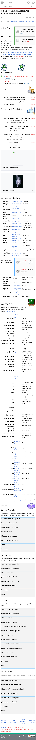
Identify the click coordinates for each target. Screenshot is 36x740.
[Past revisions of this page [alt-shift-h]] (30, 18)
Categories (4, 727)
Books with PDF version (8, 729)
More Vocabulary (8, 677)
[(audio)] (3, 77)
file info (30, 76)
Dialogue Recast (10, 311)
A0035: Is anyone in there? (24, 54)
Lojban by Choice (6, 731)
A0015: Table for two (26, 52)
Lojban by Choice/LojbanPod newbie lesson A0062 (21, 21)
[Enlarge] (32, 167)
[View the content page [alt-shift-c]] (1, 18)
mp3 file (8, 78)
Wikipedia (23, 261)
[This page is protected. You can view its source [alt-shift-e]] (27, 18)
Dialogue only (24, 80)
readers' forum (19, 56)
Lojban (9, 2)
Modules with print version (16, 727)
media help (26, 83)
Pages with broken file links (24, 729)
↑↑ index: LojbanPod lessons (22, 721)
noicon (18, 80)
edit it (22, 33)
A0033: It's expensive (9, 54)
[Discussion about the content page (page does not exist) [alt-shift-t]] (5, 18)
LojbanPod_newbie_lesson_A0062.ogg (16, 76)
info (28, 41)
